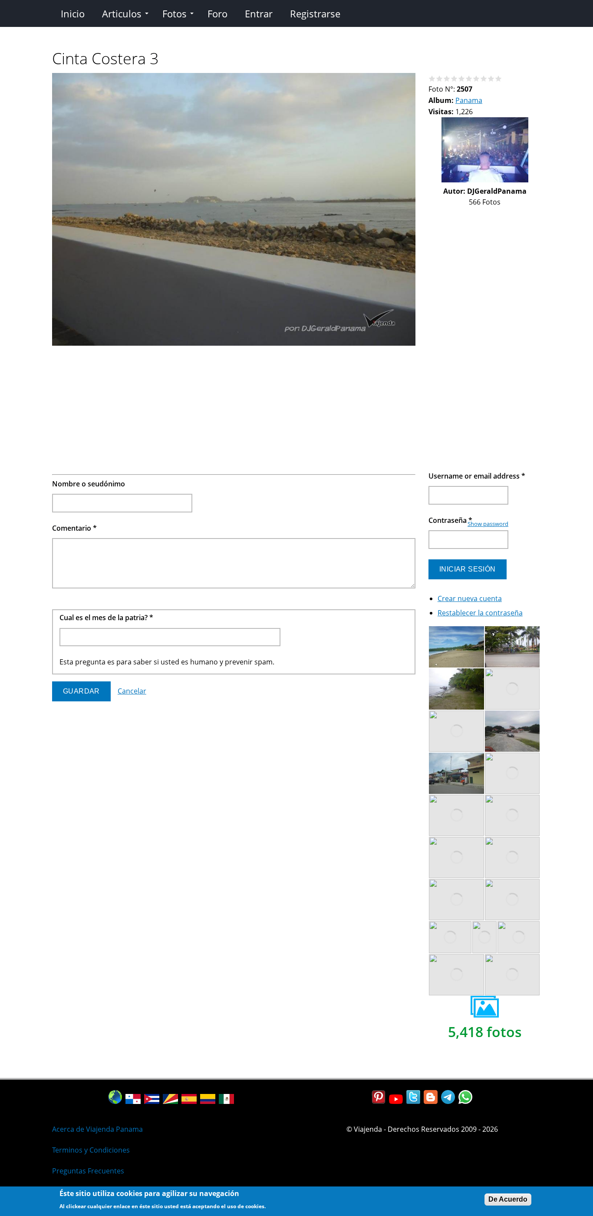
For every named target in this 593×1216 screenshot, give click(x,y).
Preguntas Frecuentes (88, 1171)
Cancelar (132, 691)
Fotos (174, 13)
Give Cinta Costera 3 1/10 (432, 78)
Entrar (259, 13)
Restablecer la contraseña (480, 613)
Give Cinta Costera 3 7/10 (476, 78)
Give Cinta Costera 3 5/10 (461, 78)
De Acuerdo (507, 1199)
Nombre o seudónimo (88, 484)
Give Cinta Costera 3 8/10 (484, 78)
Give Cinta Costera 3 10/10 (498, 78)
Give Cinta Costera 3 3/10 (447, 78)
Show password (488, 524)
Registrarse (315, 13)
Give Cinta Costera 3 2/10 (439, 78)
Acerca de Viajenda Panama (97, 1129)
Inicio (73, 13)
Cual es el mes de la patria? (106, 617)
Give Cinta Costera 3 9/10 (491, 78)
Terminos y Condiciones (91, 1150)
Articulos (122, 13)
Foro (217, 13)
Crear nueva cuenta (470, 598)
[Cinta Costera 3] (233, 343)
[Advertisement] (233, 410)
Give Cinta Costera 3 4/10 (454, 78)
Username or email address (476, 476)
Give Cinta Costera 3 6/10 (469, 78)
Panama (468, 100)
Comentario (74, 528)
